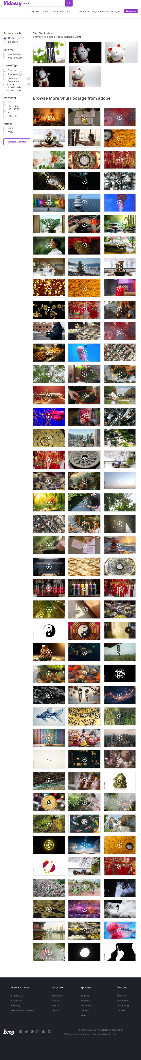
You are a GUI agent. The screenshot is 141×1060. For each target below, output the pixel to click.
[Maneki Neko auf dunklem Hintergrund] (49, 76)
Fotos (45, 11)
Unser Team (123, 1000)
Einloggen (116, 11)
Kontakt (120, 1010)
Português (86, 1005)
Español (85, 1000)
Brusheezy (17, 995)
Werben (55, 1000)
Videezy (15, 1005)
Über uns (121, 995)
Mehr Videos (58, 11)
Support (56, 1005)
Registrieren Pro (100, 11)
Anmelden (131, 11)
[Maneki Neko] (85, 76)
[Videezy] (12, 4)
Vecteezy (16, 1000)
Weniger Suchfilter (17, 142)
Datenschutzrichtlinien (104, 1034)
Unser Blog (122, 1005)
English (85, 995)
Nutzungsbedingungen (76, 1034)
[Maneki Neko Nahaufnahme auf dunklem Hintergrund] (85, 52)
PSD (69, 11)
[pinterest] (32, 1031)
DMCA (55, 1010)
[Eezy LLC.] (8, 1031)
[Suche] (69, 3)
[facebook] (20, 1031)
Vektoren (35, 11)
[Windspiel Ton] (49, 52)
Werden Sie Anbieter (22, 1010)
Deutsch (85, 1010)
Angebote (57, 995)
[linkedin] (49, 1031)
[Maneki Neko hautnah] (121, 52)
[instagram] (37, 1031)
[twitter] (26, 1031)
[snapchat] (43, 1031)
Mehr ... (85, 1015)
